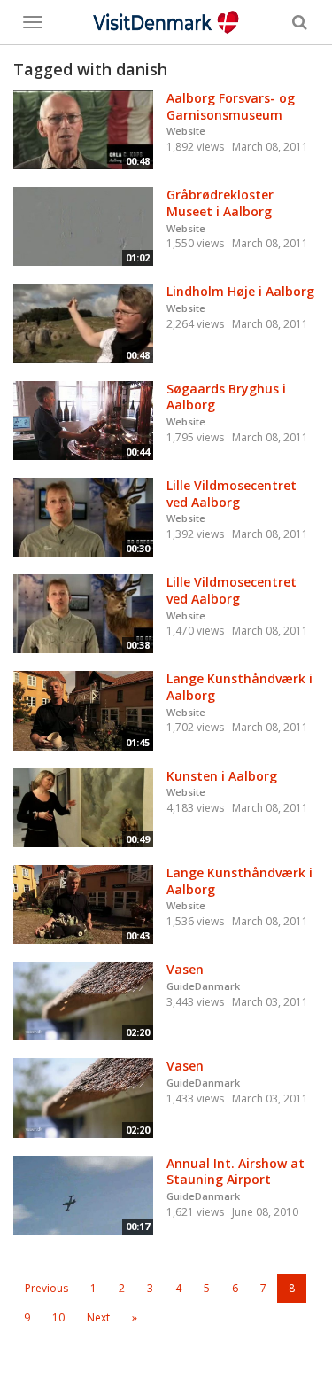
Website (185, 130)
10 (58, 1317)
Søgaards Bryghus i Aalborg (226, 397)
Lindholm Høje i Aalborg (240, 291)
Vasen (185, 969)
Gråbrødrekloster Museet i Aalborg (220, 203)
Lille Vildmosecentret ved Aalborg (231, 493)
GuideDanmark (203, 986)
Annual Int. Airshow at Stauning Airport (235, 1171)
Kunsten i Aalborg (221, 775)
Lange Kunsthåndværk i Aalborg (239, 687)
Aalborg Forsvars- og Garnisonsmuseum (230, 106)
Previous (46, 1288)
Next (98, 1317)
